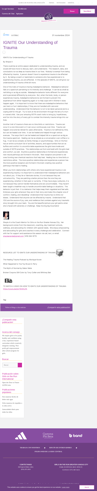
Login (2, 3)
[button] (94, 3)
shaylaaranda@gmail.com (13, 236)
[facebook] (89, 3)
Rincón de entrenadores (60, 447)
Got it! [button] (87, 487)
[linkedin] (83, 3)
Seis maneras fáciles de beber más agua (10, 398)
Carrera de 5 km (8, 14)
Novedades (61, 3)
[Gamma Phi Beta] (48, 435)
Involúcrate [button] (22, 9)
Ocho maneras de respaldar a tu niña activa (12, 404)
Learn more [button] (65, 487)
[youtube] (86, 3)
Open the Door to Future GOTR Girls (10, 384)
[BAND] (75, 435)
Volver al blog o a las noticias (15, 307)
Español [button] (71, 3)
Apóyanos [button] (19, 14)
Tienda (51, 3)
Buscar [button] (6, 365)
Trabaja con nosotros (30, 447)
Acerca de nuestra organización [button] (31, 3)
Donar (72, 11)
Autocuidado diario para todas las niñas (10, 410)
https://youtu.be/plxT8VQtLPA (15, 289)
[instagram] (80, 3)
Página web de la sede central (48, 451)
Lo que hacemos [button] (8, 9)
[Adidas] (21, 435)
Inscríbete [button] (88, 11)
